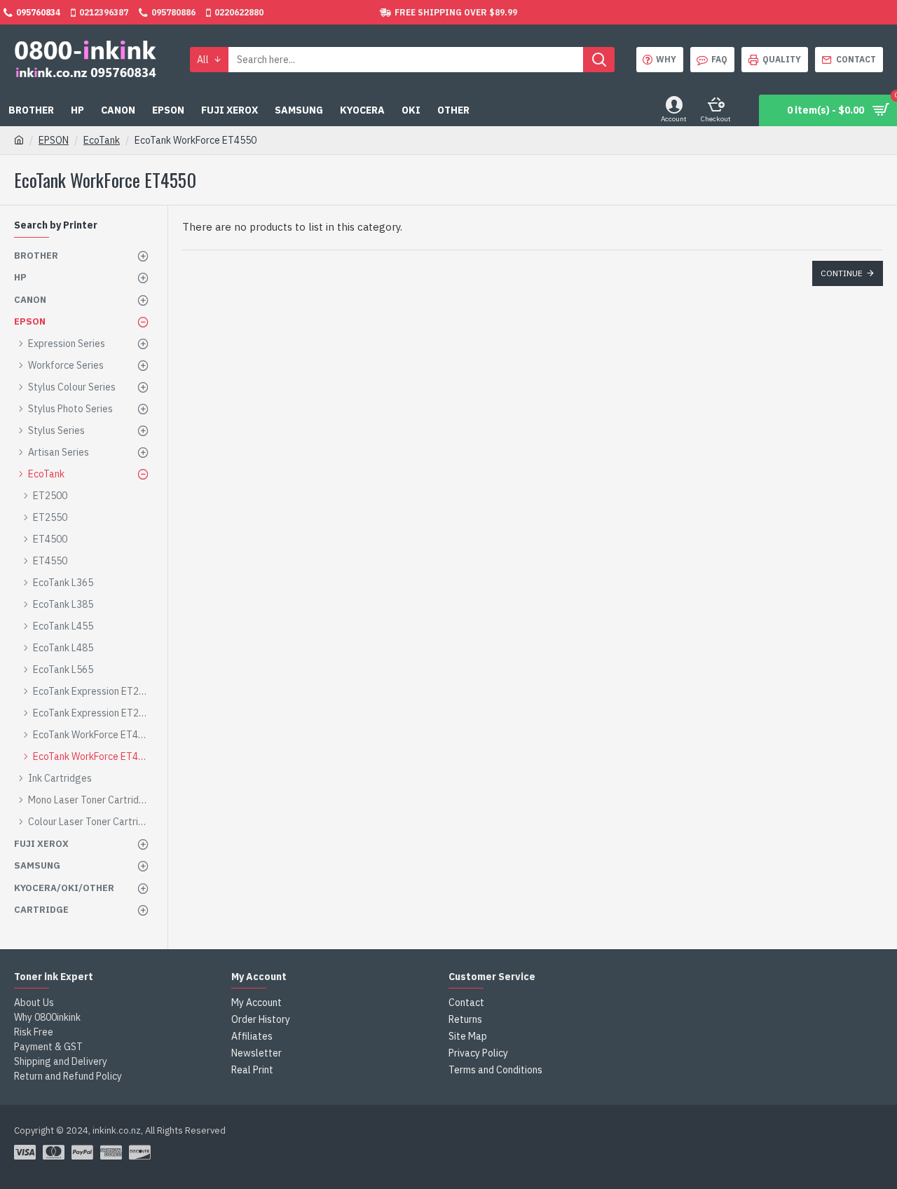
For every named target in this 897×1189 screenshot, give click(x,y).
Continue (842, 273)
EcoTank (101, 140)
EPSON (54, 140)
